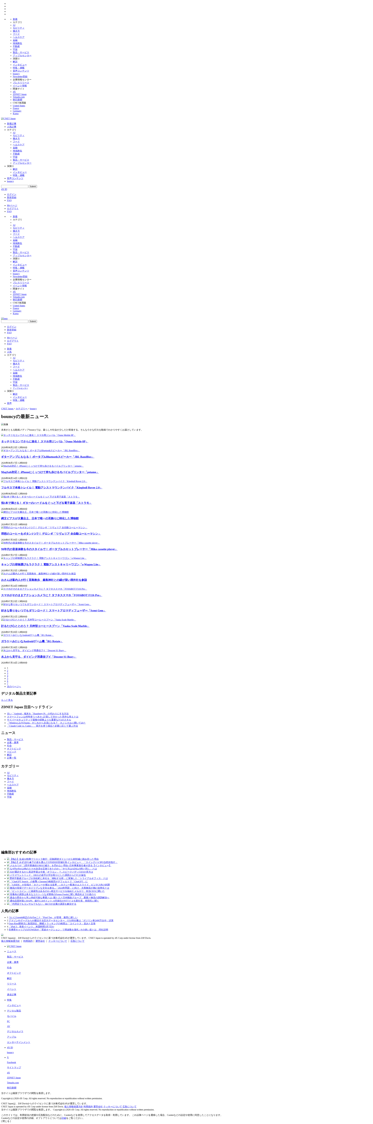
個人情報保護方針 (10, 941)
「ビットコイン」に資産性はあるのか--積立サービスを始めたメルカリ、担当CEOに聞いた (57, 891)
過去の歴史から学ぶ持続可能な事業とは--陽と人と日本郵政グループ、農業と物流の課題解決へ (59, 897)
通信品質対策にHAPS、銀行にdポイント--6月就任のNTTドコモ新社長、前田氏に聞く (54, 901)
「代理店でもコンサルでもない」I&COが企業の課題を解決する (43, 904)
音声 (9, 403)
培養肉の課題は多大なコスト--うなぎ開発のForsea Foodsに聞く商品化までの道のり (53, 894)
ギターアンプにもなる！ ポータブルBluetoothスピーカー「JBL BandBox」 (47, 456)
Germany (17, 111)
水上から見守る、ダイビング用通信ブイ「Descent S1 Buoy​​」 (38, 656)
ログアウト (13, 208)
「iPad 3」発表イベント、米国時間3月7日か (31, 926)
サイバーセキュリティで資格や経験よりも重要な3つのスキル (39, 720)
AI (14, 25)
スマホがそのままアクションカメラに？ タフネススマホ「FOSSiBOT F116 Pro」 (51, 595)
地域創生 (17, 43)
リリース (11, 984)
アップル (11, 1037)
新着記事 (11, 123)
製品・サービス (21, 52)
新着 (15, 19)
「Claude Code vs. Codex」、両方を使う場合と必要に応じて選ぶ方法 (42, 726)
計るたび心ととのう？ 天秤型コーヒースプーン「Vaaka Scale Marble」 (45, 625)
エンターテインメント (18, 1042)
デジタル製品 (14, 1010)
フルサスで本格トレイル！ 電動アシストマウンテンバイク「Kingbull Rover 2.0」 (51, 487)
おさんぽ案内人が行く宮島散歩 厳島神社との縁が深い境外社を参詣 (44, 579)
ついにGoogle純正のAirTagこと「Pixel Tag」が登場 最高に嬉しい (43, 917)
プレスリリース (21, 82)
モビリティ (18, 28)
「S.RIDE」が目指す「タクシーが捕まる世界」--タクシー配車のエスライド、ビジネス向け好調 (60, 884)
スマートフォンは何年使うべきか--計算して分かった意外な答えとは (42, 716)
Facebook (11, 1062)
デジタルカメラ (15, 1031)
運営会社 (40, 941)
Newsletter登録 (20, 76)
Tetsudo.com (19, 97)
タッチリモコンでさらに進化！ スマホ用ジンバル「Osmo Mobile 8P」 (44, 441)
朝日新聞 (17, 99)
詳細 (63, 1118)
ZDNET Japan (20, 94)
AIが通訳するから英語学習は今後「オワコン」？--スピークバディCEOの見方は (51, 872)
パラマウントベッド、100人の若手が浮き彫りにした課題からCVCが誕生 (48, 875)
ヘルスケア (18, 37)
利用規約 (28, 941)
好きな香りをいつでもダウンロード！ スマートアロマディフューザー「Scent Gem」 (53, 610)
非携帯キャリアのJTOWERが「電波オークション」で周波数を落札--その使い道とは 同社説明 (58, 929)
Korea (16, 113)
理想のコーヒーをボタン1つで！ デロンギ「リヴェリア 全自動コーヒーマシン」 (51, 533)
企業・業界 (13, 742)
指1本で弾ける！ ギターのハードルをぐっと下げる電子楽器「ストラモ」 (46, 502)
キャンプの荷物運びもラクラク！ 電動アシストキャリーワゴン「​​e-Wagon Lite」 (51, 564)
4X (14, 91)
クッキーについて (57, 941)
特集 (9, 1000)
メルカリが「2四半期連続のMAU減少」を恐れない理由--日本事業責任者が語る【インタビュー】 (60, 865)
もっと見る (7, 700)
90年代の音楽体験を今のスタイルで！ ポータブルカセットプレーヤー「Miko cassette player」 (59, 549)
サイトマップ (14, 1067)
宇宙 (15, 49)
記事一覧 (11, 758)
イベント (11, 989)
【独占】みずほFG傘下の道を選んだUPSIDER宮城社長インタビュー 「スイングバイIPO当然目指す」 (64, 862)
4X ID (4, 189)
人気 (9, 352)
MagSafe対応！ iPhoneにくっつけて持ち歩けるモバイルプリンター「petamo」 (50, 472)
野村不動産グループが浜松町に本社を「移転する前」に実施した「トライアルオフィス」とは (59, 878)
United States (19, 105)
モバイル (11, 1016)
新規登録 (11, 197)
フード (16, 34)
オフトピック (14, 748)
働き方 (16, 31)
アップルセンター (22, 55)
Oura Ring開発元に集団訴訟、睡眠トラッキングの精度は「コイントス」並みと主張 (52, 923)
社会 (9, 745)
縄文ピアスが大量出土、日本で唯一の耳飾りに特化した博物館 (40, 518)
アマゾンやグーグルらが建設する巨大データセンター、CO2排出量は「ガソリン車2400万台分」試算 (61, 920)
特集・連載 (18, 68)
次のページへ (14, 686)
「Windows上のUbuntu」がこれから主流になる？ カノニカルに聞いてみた (46, 723)
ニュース (11, 951)
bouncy (16, 73)
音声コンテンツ (21, 71)
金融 (15, 40)
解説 (15, 61)
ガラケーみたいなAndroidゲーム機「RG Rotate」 (32, 641)
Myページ (12, 205)
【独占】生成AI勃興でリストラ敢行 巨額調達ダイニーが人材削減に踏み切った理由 (54, 859)
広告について (78, 941)
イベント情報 (20, 85)
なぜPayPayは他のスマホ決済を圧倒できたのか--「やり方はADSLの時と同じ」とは (53, 868)
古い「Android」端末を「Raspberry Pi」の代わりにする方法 (38, 713)
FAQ (9, 200)
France (16, 108)
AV (8, 1026)
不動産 (16, 46)
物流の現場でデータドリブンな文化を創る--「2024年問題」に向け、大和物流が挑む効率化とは (59, 888)
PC (8, 1021)
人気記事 (11, 126)
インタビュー (20, 64)
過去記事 (11, 994)
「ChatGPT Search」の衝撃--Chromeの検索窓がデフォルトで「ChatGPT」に (49, 881)
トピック (11, 751)
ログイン (11, 194)
